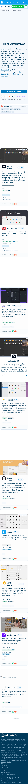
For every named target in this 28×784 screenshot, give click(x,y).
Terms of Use (4, 765)
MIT (13, 322)
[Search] (23, 2)
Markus (16, 744)
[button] (21, 167)
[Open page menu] (26, 2)
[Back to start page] (2, 2)
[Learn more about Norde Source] (4, 583)
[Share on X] (5, 96)
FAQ (2, 764)
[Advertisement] (14, 26)
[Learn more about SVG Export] (4, 688)
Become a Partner (5, 772)
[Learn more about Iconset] (4, 400)
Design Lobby (5, 76)
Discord (19, 755)
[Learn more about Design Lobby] (4, 478)
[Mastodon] (7, 778)
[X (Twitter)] (4, 778)
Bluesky (21, 757)
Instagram (8, 758)
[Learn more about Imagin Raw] (4, 635)
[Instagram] (15, 778)
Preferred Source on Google (8, 774)
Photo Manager (6, 194)
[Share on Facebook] (2, 96)
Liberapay (3, 762)
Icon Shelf (10, 74)
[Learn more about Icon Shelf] (4, 306)
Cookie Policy (4, 769)
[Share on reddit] (9, 96)
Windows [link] (7, 109)
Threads (3, 758)
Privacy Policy (4, 767)
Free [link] (11, 109)
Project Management (7, 549)
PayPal (9, 762)
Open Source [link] (17, 109)
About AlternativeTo (6, 771)
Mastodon (15, 757)
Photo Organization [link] (6, 111)
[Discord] (1, 778)
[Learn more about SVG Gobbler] (4, 228)
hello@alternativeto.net (7, 755)
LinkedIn (15, 758)
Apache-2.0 (14, 241)
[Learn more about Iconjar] (4, 532)
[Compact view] (23, 106)
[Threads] (13, 778)
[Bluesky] (10, 778)
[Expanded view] (22, 106)
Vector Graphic (6, 245)
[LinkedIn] (18, 778)
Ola (11, 744)
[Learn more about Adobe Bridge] (4, 166)
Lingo (3, 49)
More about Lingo (13, 91)
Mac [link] (2, 109)
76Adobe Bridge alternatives (8, 185)
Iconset (17, 74)
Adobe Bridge (5, 70)
